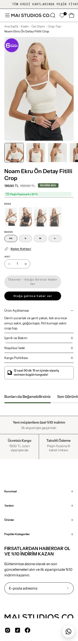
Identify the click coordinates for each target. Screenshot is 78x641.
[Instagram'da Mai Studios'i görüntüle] (7, 630)
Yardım (9, 505)
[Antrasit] (55, 216)
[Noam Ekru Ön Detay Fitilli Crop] (14, 152)
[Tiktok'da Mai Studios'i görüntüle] (17, 630)
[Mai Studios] (30, 15)
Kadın (25, 26)
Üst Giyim (38, 26)
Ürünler (9, 519)
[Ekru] (10, 216)
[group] (39, 4)
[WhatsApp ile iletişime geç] (68, 631)
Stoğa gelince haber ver (32, 296)
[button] (52, 15)
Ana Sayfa (11, 26)
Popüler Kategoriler (17, 534)
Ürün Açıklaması (16, 310)
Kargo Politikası (16, 358)
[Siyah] (25, 216)
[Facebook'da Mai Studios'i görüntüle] (27, 630)
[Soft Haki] (40, 216)
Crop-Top (54, 26)
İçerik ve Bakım (15, 338)
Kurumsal (10, 491)
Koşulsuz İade (14, 348)
